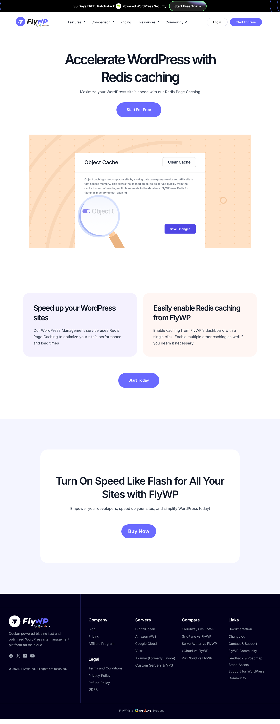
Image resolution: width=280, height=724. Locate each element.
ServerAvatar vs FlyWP (199, 644)
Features (74, 22)
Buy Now (138, 531)
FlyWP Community (243, 651)
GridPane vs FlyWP (196, 636)
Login (217, 22)
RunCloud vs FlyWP (197, 658)
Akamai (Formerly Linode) (155, 658)
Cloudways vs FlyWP (198, 629)
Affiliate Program (102, 644)
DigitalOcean (145, 629)
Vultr (138, 651)
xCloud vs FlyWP (195, 651)
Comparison (100, 22)
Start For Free (246, 22)
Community (174, 22)
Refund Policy (99, 683)
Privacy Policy (99, 676)
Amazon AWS (145, 636)
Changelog (237, 636)
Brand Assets (239, 665)
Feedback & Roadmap (245, 658)
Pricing (126, 22)
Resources (147, 22)
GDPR (93, 689)
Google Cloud (146, 644)
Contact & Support (243, 644)
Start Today (139, 380)
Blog (92, 629)
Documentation (240, 629)
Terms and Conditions (105, 668)
